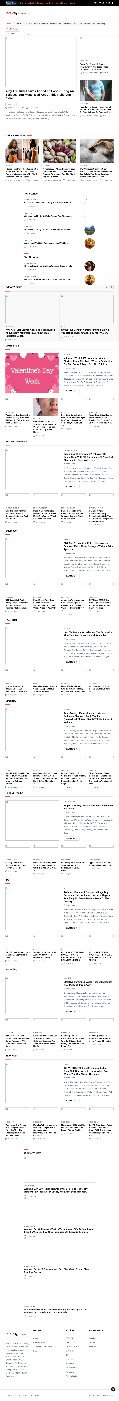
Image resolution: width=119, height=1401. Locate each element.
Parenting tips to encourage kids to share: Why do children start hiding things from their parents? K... (72, 1041)
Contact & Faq (39, 1342)
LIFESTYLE (27, 24)
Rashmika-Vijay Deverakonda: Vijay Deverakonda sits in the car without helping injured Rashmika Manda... (101, 516)
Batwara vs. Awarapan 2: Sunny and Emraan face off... (48, 203)
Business (68, 24)
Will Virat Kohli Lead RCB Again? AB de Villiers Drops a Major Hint (44, 955)
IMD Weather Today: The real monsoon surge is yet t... (48, 230)
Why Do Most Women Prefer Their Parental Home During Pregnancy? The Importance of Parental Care (17, 1041)
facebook (93, 1338)
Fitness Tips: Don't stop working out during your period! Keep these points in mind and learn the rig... (66, 3)
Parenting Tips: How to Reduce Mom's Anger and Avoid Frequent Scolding (100, 1038)
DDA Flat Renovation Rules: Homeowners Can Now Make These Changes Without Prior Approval (88, 546)
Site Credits (34, 1395)
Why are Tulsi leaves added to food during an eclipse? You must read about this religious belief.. (39, 94)
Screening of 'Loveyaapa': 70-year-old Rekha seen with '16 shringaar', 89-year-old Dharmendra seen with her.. (88, 457)
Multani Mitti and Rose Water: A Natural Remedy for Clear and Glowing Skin (73, 689)
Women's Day (89, 24)
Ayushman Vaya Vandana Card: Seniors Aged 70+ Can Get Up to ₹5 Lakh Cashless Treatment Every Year (72, 605)
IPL (60, 24)
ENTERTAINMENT (41, 24)
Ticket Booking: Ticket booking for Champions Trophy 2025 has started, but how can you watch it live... (100, 778)
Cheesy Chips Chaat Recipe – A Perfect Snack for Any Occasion (16, 865)
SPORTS (53, 24)
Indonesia (78, 24)
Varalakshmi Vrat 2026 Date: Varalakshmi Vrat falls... (47, 243)
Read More (70, 391)
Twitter (92, 1342)
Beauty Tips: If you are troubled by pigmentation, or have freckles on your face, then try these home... (45, 427)
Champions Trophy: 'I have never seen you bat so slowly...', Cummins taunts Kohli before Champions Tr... (45, 778)
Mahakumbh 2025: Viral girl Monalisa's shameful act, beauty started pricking (73, 1127)
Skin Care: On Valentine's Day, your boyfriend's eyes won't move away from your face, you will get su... (73, 420)
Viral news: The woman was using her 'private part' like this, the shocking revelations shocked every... (15, 1130)
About (35, 1338)
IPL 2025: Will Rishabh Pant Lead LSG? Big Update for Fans (17, 955)
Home (9, 24)
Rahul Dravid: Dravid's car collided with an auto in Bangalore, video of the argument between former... (17, 778)
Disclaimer (37, 1351)
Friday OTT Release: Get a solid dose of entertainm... (47, 279)
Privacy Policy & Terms (15, 1395)
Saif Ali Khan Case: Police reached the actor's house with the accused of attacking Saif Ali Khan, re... (100, 1130)
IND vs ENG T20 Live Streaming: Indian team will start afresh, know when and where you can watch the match (86, 1071)
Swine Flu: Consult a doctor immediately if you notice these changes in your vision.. (94, 66)
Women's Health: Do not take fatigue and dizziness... (48, 216)
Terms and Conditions (42, 1347)
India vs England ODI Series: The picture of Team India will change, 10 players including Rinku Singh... (73, 778)
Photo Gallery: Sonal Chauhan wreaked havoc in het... (48, 266)
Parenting (101, 24)
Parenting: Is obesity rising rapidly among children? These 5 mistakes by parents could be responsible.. (96, 109)
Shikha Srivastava (17, 107)
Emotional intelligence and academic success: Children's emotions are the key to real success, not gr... (45, 1041)
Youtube (92, 1347)
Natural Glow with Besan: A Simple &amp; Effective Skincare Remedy (45, 689)
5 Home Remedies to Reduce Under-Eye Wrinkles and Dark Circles (16, 689)
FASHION (17, 24)
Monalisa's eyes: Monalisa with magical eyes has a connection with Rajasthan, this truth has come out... (45, 1130)
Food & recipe (12, 29)
